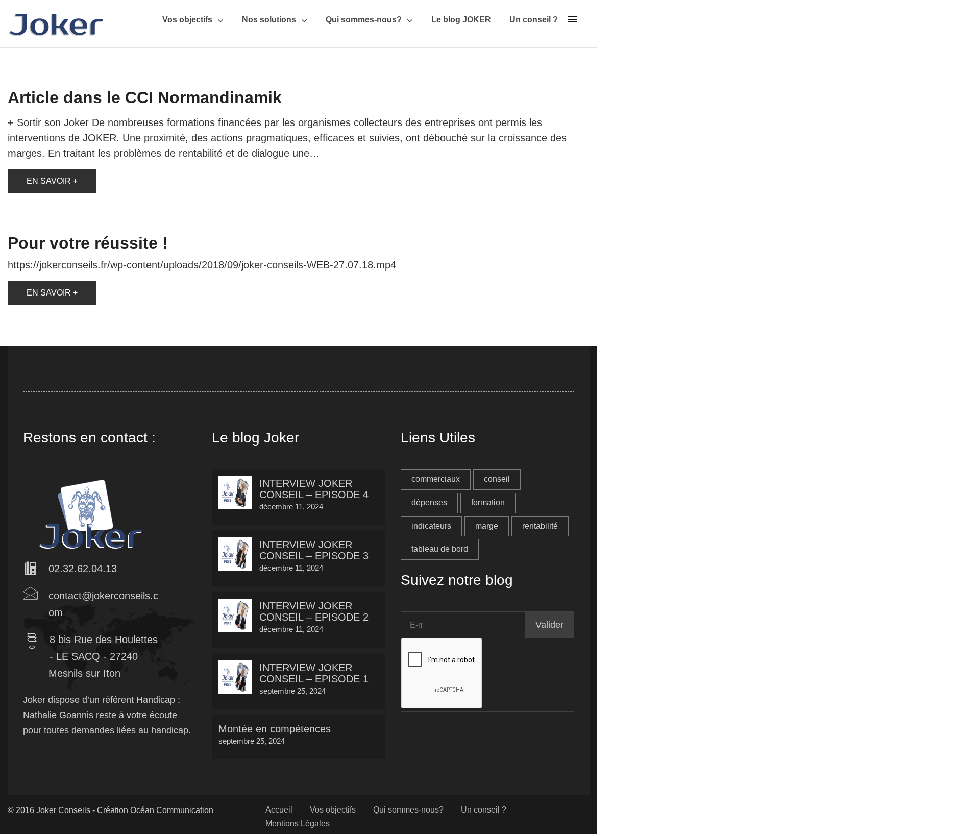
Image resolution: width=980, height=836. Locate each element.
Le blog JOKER (461, 19)
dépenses (429, 502)
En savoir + (52, 181)
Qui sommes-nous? (364, 19)
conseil (497, 479)
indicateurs (431, 526)
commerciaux (435, 479)
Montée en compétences (274, 728)
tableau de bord (439, 549)
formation (488, 502)
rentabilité (540, 526)
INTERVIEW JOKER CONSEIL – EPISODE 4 (314, 489)
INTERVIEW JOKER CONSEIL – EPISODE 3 (314, 550)
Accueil (278, 809)
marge (486, 526)
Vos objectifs (187, 19)
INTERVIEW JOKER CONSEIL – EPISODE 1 (314, 673)
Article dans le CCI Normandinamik (145, 97)
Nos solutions (269, 19)
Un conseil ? (533, 19)
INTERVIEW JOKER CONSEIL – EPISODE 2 (314, 611)
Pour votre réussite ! (88, 243)
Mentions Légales (297, 823)
